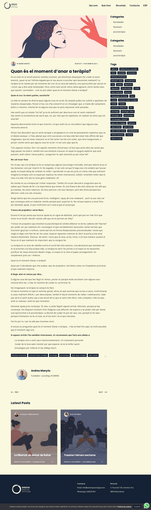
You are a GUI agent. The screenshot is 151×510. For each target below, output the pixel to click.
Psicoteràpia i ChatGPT (119, 119)
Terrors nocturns (117, 135)
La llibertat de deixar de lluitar (32, 421)
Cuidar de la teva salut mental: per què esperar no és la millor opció (47, 344)
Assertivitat (132, 73)
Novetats (78, 64)
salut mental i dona (118, 131)
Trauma (129, 135)
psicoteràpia (26, 462)
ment (132, 96)
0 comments (102, 64)
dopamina (115, 88)
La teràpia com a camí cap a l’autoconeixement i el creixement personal (49, 340)
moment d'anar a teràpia (38, 355)
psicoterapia (64, 355)
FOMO (136, 88)
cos (112, 84)
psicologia (53, 355)
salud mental (116, 127)
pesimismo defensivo (119, 108)
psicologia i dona (128, 111)
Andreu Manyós (24, 64)
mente (113, 100)
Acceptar (137, 506)
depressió (128, 84)
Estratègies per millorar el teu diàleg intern (35, 348)
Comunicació (130, 81)
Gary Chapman (116, 92)
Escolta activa (126, 88)
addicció (114, 69)
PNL (131, 108)
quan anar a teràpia (79, 355)
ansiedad (121, 73)
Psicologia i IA (116, 115)
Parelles (122, 104)
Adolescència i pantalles (128, 69)
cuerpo (119, 84)
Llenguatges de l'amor (119, 96)
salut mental (93, 355)
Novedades (118, 22)
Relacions (131, 123)
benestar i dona (117, 81)
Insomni (128, 92)
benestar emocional (19, 355)
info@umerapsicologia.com (93, 487)
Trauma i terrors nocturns (80, 421)
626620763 (90, 491)
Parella (113, 104)
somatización (133, 131)
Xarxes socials (116, 138)
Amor (113, 73)
